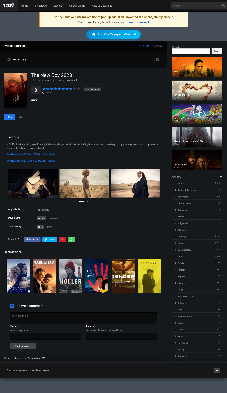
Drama (34, 100)
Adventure (183, 197)
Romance (182, 356)
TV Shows (41, 5)
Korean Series (185, 316)
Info (9, 117)
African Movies (185, 203)
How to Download (102, 5)
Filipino (181, 276)
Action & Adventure (187, 190)
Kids (180, 309)
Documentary (184, 250)
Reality (181, 349)
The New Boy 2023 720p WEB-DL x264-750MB (31, 160)
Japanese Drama (186, 296)
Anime (181, 216)
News (180, 336)
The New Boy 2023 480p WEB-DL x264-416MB (31, 154)
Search (176, 47)
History (181, 283)
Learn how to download (135, 22)
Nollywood (183, 343)
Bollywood (183, 223)
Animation (182, 210)
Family (181, 263)
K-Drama (182, 303)
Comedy (182, 236)
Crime (181, 243)
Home (24, 5)
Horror (181, 290)
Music (181, 323)
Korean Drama (77, 5)
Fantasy (181, 270)
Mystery (181, 329)
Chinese (182, 230)
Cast (20, 117)
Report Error (143, 46)
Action (181, 183)
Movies (57, 5)
